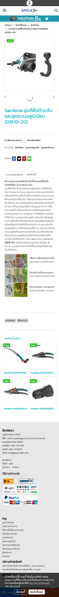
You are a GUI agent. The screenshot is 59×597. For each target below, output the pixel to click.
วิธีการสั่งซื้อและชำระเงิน (13, 530)
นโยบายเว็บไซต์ (9, 541)
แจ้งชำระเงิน (7, 537)
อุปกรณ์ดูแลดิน (32, 147)
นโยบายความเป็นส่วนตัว (39, 583)
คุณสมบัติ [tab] (31, 174)
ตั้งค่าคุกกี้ (20, 592)
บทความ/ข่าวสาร (9, 526)
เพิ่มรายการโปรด (14, 140)
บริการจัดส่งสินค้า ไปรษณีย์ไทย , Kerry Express (23, 565)
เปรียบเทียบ (35, 140)
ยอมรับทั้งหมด (36, 592)
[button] (55, 10)
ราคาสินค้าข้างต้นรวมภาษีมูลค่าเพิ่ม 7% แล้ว (21, 569)
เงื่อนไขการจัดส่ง (9, 533)
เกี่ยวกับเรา (7, 552)
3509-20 (9, 242)
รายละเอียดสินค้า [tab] (14, 174)
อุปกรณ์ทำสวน (47, 147)
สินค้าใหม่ (19, 147)
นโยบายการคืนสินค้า (11, 545)
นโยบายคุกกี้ (15, 586)
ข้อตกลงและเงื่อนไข (11, 548)
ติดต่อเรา (6, 556)
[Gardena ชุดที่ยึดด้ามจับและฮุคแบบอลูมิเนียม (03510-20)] (29, 64)
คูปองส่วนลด (8, 522)
